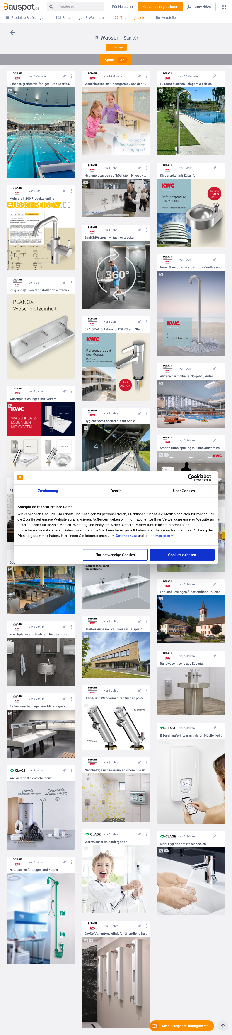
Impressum (164, 536)
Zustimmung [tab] (48, 491)
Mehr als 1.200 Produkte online (32, 198)
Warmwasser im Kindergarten (106, 842)
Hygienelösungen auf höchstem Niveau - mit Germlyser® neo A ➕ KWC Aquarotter (116, 175)
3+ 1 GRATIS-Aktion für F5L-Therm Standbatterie (116, 329)
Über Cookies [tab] (184, 491)
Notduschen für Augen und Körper (34, 870)
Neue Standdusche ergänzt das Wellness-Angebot (191, 267)
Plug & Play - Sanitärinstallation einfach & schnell (41, 290)
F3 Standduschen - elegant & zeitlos (186, 84)
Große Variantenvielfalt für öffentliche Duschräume (116, 933)
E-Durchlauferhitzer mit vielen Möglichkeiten (191, 735)
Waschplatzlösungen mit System (33, 399)
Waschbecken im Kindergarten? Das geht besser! (116, 84)
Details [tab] (116, 491)
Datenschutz (126, 536)
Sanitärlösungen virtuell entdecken (110, 237)
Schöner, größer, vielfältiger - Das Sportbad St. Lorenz (41, 84)
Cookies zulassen (182, 555)
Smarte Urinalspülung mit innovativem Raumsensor (191, 448)
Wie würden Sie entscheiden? (31, 778)
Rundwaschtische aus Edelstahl (182, 663)
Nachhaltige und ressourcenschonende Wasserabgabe (116, 770)
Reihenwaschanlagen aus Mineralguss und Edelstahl (41, 706)
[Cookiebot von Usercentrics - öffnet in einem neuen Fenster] (195, 477)
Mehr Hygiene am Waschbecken (183, 844)
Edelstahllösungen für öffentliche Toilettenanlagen (191, 592)
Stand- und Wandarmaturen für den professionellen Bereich (116, 698)
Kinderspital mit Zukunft (177, 175)
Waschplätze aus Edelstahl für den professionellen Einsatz (41, 634)
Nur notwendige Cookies (115, 555)
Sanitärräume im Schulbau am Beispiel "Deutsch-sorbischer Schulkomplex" (116, 629)
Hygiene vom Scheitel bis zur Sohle (110, 421)
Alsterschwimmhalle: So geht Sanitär (186, 376)
